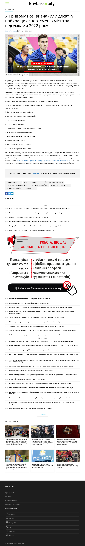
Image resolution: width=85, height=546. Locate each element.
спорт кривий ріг (31, 182)
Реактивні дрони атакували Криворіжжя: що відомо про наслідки (30, 408)
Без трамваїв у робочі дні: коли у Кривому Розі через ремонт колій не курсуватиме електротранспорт (43, 374)
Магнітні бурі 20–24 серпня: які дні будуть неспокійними (27, 379)
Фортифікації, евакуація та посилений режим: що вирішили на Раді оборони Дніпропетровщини (41, 341)
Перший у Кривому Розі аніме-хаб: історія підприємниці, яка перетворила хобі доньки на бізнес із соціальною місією (41, 312)
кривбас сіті (30, 188)
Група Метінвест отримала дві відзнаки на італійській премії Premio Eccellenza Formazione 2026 (40, 307)
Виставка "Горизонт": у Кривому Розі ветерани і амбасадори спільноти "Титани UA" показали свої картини (43, 355)
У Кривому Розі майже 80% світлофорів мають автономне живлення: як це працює (36, 326)
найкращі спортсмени (53, 182)
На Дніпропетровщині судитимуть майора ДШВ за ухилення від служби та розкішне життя (39, 221)
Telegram (35, 173)
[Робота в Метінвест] (42, 265)
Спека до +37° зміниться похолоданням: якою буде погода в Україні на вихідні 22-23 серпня (39, 208)
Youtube (11, 535)
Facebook (11, 514)
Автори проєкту (11, 501)
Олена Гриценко (11, 31)
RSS (9, 527)
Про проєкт (9, 493)
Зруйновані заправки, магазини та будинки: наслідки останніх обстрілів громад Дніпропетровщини (42, 330)
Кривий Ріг (9, 10)
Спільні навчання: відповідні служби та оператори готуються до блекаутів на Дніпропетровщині (41, 387)
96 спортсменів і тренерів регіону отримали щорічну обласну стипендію (44, 160)
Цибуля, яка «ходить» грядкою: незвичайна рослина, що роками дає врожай (34, 335)
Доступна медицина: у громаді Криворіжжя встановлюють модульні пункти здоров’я (37, 317)
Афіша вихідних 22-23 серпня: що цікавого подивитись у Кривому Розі (32, 230)
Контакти (8, 497)
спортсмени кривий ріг (17, 185)
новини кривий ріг (39, 185)
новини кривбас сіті (60, 185)
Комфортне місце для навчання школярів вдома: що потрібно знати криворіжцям (36, 213)
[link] (34, 153)
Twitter (11, 518)
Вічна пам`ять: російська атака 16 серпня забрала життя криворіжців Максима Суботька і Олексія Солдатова (41, 403)
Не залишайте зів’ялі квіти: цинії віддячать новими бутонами (29, 298)
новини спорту (14, 182)
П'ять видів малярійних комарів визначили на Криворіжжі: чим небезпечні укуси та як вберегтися (41, 322)
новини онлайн (14, 188)
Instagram (12, 522)
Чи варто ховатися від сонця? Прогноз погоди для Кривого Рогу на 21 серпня (34, 350)
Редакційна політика (12, 504)
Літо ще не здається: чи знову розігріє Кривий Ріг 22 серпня (28, 217)
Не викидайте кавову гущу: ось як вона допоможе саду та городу (31, 370)
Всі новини (42, 415)
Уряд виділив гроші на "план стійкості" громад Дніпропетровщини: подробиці (35, 226)
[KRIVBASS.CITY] (42, 4)
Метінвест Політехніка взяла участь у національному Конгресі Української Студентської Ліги (40, 383)
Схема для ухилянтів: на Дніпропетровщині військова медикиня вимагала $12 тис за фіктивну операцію (43, 345)
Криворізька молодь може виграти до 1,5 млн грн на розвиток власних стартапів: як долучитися (41, 366)
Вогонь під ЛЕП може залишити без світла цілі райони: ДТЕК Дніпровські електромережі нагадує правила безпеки (44, 392)
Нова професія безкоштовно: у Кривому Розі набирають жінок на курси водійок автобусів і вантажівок (43, 398)
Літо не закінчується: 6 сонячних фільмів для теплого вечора (29, 303)
